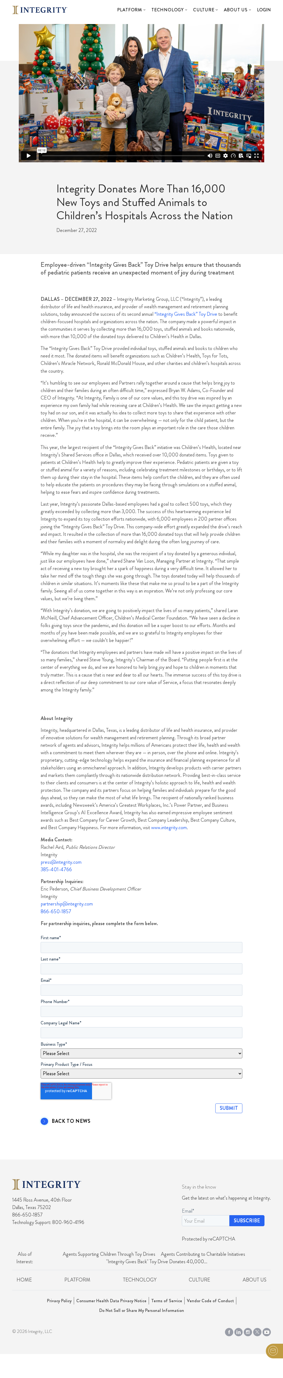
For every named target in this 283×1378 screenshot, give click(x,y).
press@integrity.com (61, 862)
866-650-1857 (56, 911)
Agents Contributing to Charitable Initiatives (203, 1254)
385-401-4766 (56, 869)
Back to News (71, 1121)
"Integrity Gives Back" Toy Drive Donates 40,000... (156, 1261)
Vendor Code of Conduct (210, 1301)
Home (24, 1279)
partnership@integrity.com (67, 903)
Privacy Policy (59, 1301)
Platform (129, 10)
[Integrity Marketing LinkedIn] (238, 1331)
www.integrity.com (169, 827)
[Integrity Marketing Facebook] (229, 1331)
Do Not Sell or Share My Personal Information (141, 1310)
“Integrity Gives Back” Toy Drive (185, 314)
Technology (167, 10)
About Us (236, 10)
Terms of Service (166, 1301)
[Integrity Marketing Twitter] (257, 1331)
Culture (203, 10)
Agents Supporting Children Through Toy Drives (109, 1254)
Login (264, 10)
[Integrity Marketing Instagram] (248, 1331)
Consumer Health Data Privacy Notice (111, 1301)
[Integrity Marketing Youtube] (267, 1331)
